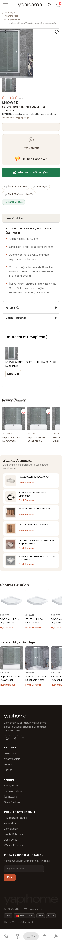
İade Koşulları (11, 796)
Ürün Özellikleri (14, 218)
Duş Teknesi (11, 839)
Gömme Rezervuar (14, 845)
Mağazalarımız (12, 759)
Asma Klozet (11, 823)
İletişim (8, 764)
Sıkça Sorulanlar (13, 802)
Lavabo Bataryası (13, 834)
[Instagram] (7, 738)
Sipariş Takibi (11, 785)
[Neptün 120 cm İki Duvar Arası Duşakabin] (13, 418)
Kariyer (8, 769)
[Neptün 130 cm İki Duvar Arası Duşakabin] (38, 418)
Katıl (10, 877)
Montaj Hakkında (16, 318)
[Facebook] (15, 738)
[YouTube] (23, 738)
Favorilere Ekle (23, 411)
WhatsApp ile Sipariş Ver (33, 172)
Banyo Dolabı (11, 828)
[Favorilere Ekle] (56, 32)
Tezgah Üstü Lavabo (15, 817)
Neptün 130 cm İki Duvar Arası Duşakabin (37, 439)
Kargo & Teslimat (13, 791)
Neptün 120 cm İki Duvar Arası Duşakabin (11, 439)
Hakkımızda (10, 753)
